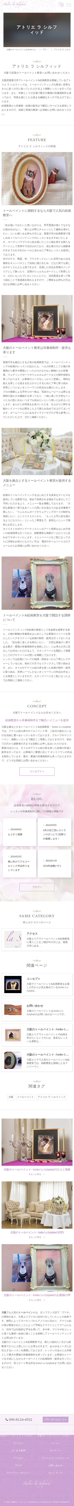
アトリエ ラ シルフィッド (52, 1097)
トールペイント (25, 1097)
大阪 (10, 1097)
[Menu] (68, 4)
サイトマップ (56, 1473)
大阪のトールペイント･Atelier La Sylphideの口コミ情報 (55, 1428)
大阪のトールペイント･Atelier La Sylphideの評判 (18, 1435)
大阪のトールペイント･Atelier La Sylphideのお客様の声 (55, 1435)
